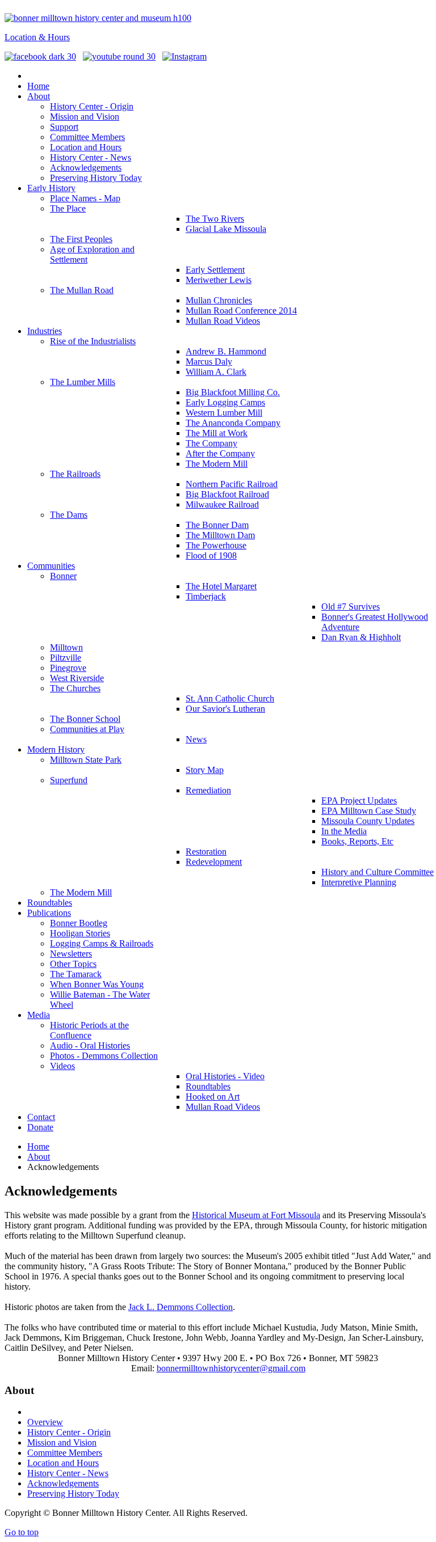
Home (38, 1146)
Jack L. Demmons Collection (180, 1307)
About (38, 1156)
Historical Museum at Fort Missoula (256, 1215)
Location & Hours (37, 37)
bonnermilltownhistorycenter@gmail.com (231, 1368)
